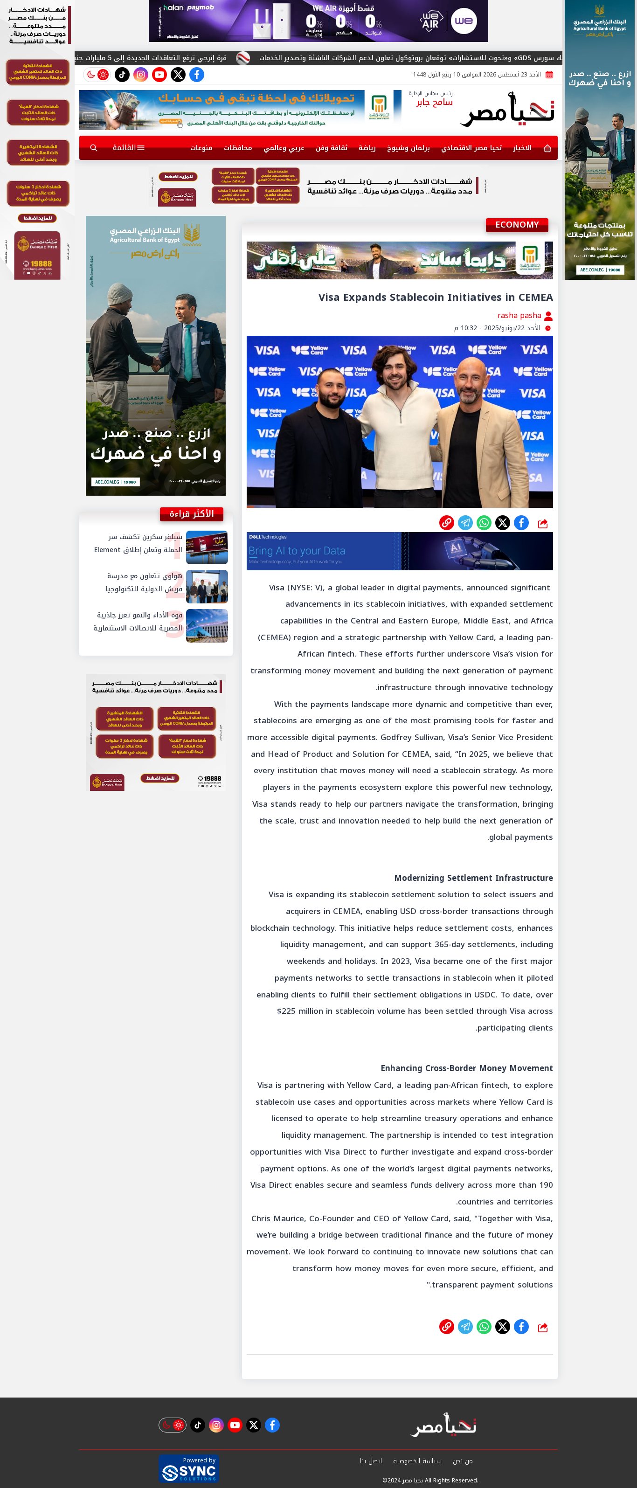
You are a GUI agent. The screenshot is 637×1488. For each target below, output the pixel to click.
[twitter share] (502, 522)
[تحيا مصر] (507, 110)
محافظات (238, 148)
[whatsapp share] (484, 522)
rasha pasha (521, 315)
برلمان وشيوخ (408, 148)
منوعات (201, 148)
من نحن (463, 1461)
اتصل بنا (371, 1461)
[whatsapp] (446, 522)
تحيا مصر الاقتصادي (471, 148)
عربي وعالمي (284, 148)
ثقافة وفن (331, 148)
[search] (94, 148)
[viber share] (465, 522)
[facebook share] (521, 522)
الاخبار (522, 148)
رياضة (367, 148)
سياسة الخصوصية (417, 1461)
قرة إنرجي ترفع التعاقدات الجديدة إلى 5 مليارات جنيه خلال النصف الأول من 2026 (217, 58)
